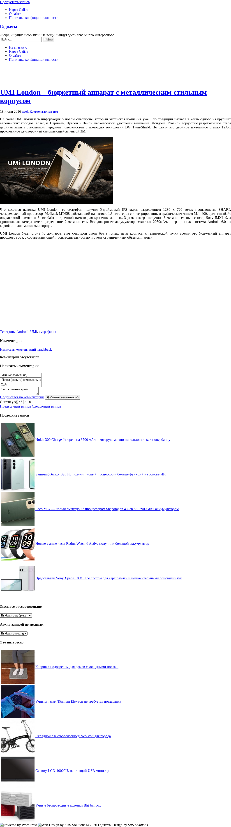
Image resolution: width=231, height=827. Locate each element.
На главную (18, 47)
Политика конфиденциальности (33, 18)
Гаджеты (8, 26)
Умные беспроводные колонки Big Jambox (68, 805)
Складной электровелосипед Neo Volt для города (73, 736)
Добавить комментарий (63, 397)
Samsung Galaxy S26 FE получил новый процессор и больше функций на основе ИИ (100, 474)
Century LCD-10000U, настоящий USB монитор (72, 771)
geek (25, 111)
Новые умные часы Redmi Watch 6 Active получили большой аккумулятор (92, 543)
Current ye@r (11, 402)
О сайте (15, 14)
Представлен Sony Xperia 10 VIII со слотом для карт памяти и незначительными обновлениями (108, 578)
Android (22, 332)
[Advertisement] (115, 76)
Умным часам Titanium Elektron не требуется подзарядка (78, 701)
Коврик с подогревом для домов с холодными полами (76, 667)
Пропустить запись (15, 2)
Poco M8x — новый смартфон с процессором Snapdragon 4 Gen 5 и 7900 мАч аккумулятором (107, 509)
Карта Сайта (18, 9)
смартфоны (47, 332)
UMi (33, 332)
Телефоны (8, 332)
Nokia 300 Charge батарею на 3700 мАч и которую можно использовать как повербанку (102, 440)
